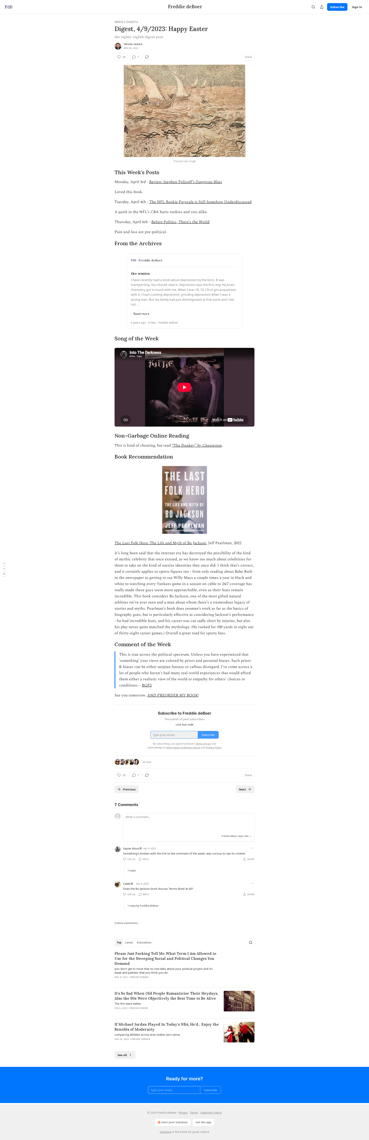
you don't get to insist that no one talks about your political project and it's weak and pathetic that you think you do (164, 970)
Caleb (126, 884)
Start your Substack (174, 1122)
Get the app (203, 1122)
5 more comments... (127, 923)
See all (122, 1055)
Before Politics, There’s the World (180, 222)
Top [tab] (119, 942)
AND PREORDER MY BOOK (172, 695)
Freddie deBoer (133, 44)
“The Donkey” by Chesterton (197, 445)
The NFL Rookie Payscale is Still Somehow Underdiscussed (200, 202)
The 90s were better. (128, 1003)
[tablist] (134, 942)
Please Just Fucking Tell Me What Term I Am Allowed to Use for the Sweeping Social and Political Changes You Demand (165, 958)
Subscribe (337, 7)
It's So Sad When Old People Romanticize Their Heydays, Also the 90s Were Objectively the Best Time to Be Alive (166, 996)
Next (242, 789)
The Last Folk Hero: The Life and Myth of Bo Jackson (160, 543)
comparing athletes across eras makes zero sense (147, 1034)
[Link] (109, 172)
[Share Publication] (322, 7)
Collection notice (211, 1112)
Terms (194, 1112)
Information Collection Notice (183, 747)
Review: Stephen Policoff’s (172, 182)
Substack (165, 1132)
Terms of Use (203, 743)
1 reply (131, 870)
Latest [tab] (129, 942)
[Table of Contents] (4, 570)
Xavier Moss (131, 848)
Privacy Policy (213, 747)
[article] (184, 967)
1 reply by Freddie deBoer (143, 905)
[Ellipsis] (252, 848)
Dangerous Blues (209, 182)
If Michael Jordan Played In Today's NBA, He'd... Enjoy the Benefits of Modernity (167, 1027)
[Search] (313, 7)
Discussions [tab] (144, 942)
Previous (129, 789)
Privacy (183, 1112)
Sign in (357, 7)
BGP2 (147, 685)
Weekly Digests (126, 21)
